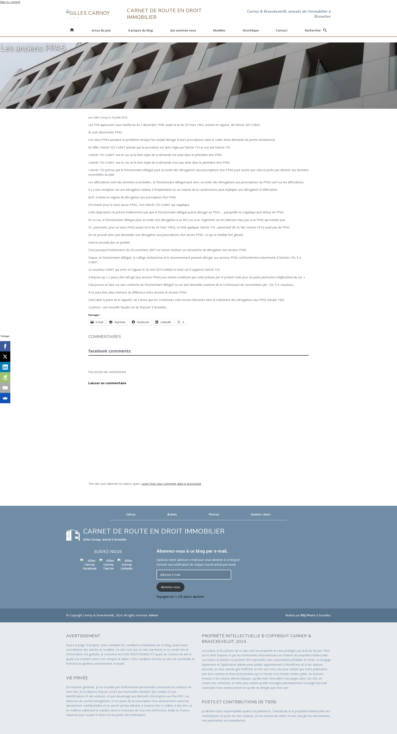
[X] (5, 356)
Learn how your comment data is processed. (171, 484)
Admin (153, 615)
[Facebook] (5, 346)
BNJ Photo (308, 615)
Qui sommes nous (183, 30)
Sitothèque (251, 30)
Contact (282, 30)
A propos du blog (140, 30)
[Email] (5, 388)
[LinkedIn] (5, 367)
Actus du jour (101, 30)
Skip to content (10, 2)
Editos (130, 514)
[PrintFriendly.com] (5, 377)
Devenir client (261, 514)
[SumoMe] (5, 398)
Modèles (219, 30)
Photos (214, 514)
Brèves (172, 514)
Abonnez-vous (170, 587)
